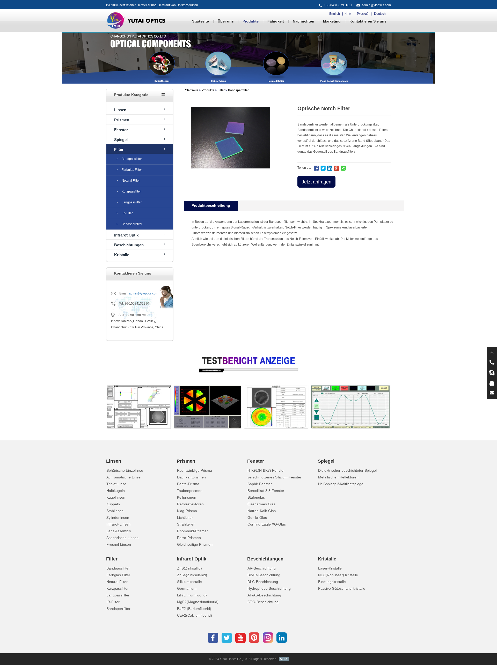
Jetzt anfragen (316, 181)
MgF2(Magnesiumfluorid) (197, 602)
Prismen (121, 120)
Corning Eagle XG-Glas (266, 524)
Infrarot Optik (126, 235)
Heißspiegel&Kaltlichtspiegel (341, 484)
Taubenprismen (189, 491)
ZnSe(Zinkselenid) (192, 575)
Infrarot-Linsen (118, 524)
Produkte (251, 21)
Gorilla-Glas (257, 517)
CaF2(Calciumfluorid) (194, 615)
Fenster (121, 130)
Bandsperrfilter (132, 224)
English (334, 14)
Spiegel (121, 139)
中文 (348, 14)
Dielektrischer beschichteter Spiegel (347, 470)
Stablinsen (114, 511)
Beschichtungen (129, 245)
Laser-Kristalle (330, 568)
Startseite (200, 21)
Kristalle (121, 255)
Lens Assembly (118, 531)
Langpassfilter (132, 202)
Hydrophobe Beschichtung (269, 588)
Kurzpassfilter (131, 191)
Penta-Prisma (188, 484)
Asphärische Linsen (122, 538)
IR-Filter (127, 213)
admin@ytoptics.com (376, 5)
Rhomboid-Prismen (193, 531)
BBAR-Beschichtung (263, 575)
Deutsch (380, 14)
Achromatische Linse (123, 477)
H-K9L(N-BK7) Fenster (266, 470)
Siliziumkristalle (189, 582)
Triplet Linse (116, 484)
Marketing (332, 21)
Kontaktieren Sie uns (367, 21)
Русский (363, 14)
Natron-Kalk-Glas (261, 511)
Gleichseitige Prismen (195, 544)
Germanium (186, 588)
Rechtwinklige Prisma (194, 470)
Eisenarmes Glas (261, 504)
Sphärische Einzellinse (124, 470)
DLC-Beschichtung (262, 582)
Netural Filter (131, 180)
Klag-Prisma (187, 511)
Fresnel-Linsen (118, 544)
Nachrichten (303, 21)
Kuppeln (113, 504)
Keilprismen (186, 497)
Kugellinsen (115, 497)
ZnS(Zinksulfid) (189, 568)
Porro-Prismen (189, 538)
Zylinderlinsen (117, 517)
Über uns (226, 21)
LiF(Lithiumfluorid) (192, 595)
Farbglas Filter (132, 170)
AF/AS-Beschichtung (264, 595)
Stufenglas (256, 497)
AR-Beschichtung (261, 568)
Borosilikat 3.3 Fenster (265, 491)
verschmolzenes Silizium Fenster (274, 477)
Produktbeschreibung (211, 205)
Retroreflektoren (190, 504)
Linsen (120, 110)
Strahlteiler (186, 524)
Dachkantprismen (191, 477)
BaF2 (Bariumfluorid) (194, 609)
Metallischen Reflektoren (338, 477)
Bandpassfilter (132, 159)
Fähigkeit (275, 21)
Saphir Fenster (259, 484)
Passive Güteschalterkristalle (341, 588)
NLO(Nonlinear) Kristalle (338, 575)
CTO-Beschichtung (263, 602)
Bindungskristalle (332, 582)
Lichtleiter (185, 517)
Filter (118, 149)
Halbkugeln (115, 491)
